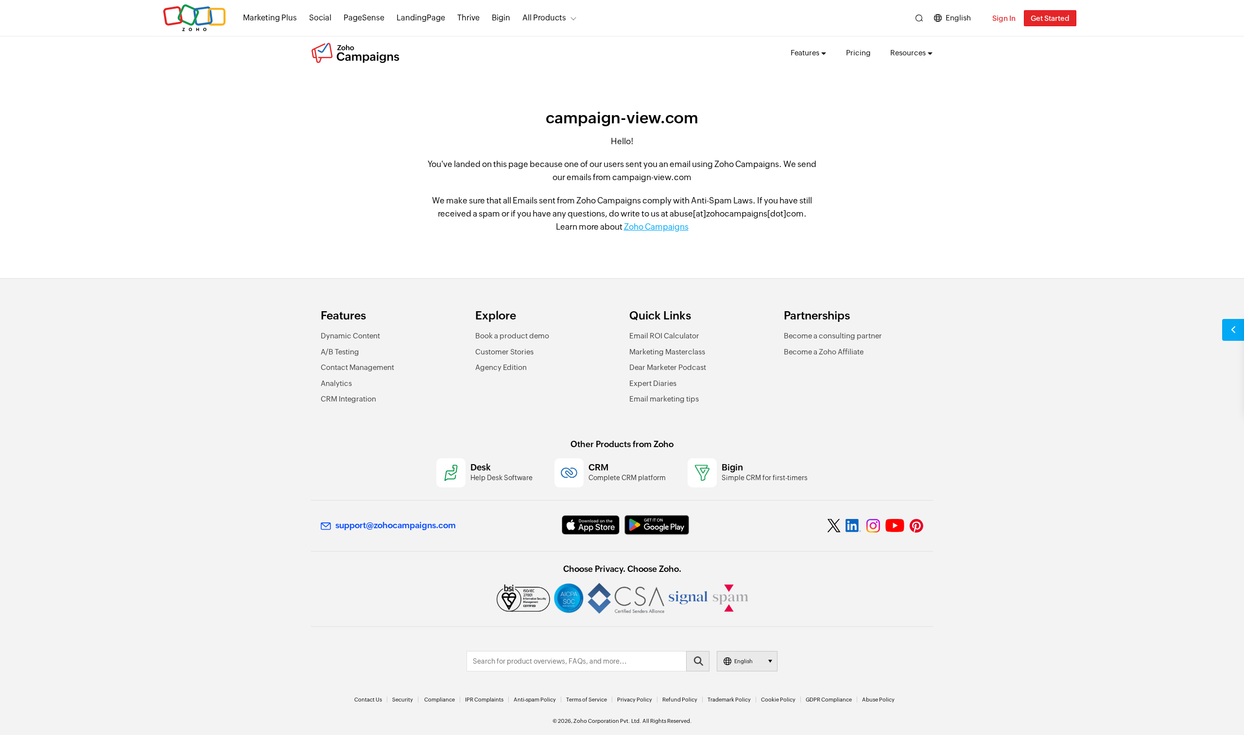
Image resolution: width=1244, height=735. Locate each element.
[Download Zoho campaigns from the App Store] (591, 525)
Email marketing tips (664, 399)
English (958, 18)
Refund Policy (679, 699)
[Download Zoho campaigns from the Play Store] (656, 525)
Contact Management (357, 367)
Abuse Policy (878, 699)
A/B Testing (340, 352)
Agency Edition (501, 367)
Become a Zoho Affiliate (824, 352)
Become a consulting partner (833, 336)
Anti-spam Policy (535, 699)
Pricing (858, 53)
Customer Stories (504, 352)
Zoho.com (194, 18)
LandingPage (421, 17)
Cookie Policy (778, 699)
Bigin (501, 17)
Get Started (1050, 18)
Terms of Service (586, 699)
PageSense (364, 17)
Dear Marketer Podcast (667, 367)
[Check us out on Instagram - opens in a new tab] (873, 526)
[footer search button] (697, 661)
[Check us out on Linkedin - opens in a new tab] (853, 526)
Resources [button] (908, 53)
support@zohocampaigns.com (395, 525)
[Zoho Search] (919, 18)
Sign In (1004, 18)
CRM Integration (348, 399)
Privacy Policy (634, 699)
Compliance (439, 699)
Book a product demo (512, 336)
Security (402, 699)
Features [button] (805, 53)
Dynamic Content (350, 336)
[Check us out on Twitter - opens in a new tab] (834, 526)
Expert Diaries (652, 383)
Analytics (336, 383)
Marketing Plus (270, 17)
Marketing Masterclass (667, 352)
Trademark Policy (729, 699)
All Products (544, 17)
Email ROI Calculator (664, 336)
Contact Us (368, 699)
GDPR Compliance (829, 699)
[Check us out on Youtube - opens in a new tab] (894, 526)
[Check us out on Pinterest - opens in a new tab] (916, 526)
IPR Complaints (484, 699)
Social (320, 17)
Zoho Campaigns (656, 227)
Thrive (468, 17)
